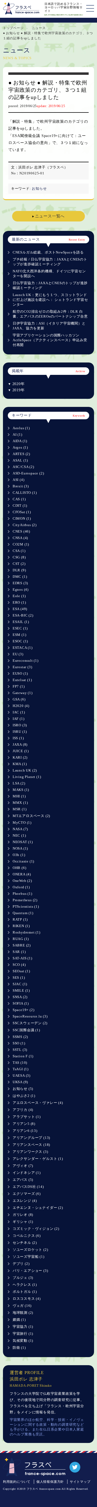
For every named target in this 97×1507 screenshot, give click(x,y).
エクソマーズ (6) (27, 1194)
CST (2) (19, 564)
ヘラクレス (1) (25, 1285)
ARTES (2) (21, 454)
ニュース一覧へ (50, 216)
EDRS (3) (20, 583)
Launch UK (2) (25, 770)
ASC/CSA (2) (23, 467)
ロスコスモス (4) (27, 1299)
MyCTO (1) (22, 823)
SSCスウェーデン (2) (30, 1023)
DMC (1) (20, 577)
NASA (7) (20, 829)
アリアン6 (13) (25, 1131)
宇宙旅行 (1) (23, 1334)
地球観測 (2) (23, 1313)
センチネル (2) (25, 1243)
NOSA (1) (20, 848)
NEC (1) (19, 835)
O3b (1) (19, 855)
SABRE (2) (22, 945)
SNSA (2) (20, 997)
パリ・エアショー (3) (30, 1271)
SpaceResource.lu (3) (30, 1016)
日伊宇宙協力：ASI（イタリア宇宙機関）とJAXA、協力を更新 (49, 325)
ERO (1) (19, 602)
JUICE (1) (21, 751)
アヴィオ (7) (23, 1166)
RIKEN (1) (21, 926)
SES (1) (19, 978)
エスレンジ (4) (25, 1201)
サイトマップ (80, 1482)
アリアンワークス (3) (30, 1152)
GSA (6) (19, 699)
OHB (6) (19, 868)
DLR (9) (19, 570)
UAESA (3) (21, 1075)
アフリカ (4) (23, 1110)
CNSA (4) (20, 538)
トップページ (13, 28)
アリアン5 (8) (24, 1124)
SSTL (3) (20, 1050)
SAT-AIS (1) (22, 958)
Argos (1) (20, 447)
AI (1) (17, 434)
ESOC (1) (20, 641)
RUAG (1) (21, 939)
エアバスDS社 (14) (28, 1187)
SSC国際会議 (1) (26, 1030)
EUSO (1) (20, 673)
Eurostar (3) (22, 667)
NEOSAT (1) (23, 842)
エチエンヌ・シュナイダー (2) (38, 1208)
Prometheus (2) (25, 900)
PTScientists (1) (26, 906)
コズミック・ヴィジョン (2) (36, 1229)
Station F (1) (23, 1056)
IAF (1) (19, 719)
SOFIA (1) (21, 1003)
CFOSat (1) (22, 512)
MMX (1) (20, 803)
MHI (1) (19, 796)
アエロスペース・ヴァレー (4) (38, 1103)
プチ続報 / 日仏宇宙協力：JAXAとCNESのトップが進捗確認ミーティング (50, 261)
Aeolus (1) (21, 428)
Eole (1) (19, 596)
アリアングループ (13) (31, 1138)
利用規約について (16, 1482)
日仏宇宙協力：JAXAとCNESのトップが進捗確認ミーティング (50, 285)
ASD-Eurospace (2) (28, 473)
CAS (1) (19, 499)
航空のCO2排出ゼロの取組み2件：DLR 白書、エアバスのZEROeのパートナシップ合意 (50, 313)
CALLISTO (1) (25, 493)
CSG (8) (19, 557)
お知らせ (39, 188)
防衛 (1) (19, 1348)
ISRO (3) (20, 725)
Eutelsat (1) (22, 680)
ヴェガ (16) (22, 1306)
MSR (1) (20, 809)
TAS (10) (20, 1063)
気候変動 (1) (23, 1341)
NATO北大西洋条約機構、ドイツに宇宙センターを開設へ (49, 273)
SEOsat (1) (21, 971)
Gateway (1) (23, 693)
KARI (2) (20, 757)
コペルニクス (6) (27, 1236)
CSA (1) (19, 551)
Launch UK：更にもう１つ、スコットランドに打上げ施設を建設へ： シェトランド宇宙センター (50, 300)
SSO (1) (19, 1043)
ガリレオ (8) (23, 1215)
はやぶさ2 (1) (24, 1096)
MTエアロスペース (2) (31, 816)
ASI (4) (19, 480)
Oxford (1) (21, 887)
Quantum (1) (23, 913)
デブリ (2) (21, 1264)
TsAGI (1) (21, 1069)
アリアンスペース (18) (31, 1145)
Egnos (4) (21, 589)
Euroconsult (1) (26, 661)
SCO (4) (19, 965)
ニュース (39, 28)
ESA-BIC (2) (23, 615)
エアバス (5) (23, 1180)
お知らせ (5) (23, 1089)
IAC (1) (19, 712)
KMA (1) (20, 764)
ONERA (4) (22, 874)
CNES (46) (21, 531)
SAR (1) (19, 952)
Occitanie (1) (23, 861)
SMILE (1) (21, 990)
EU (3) (18, 654)
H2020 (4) (21, 706)
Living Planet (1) (27, 777)
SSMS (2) (20, 1037)
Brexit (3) (21, 486)
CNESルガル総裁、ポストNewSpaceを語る (48, 252)
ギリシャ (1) (23, 1222)
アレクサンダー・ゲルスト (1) (38, 1159)
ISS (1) (18, 738)
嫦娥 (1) (19, 1320)
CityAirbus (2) (25, 525)
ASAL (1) (20, 460)
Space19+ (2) (23, 1010)
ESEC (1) (20, 628)
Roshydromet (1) (26, 932)
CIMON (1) (22, 518)
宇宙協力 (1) (23, 1327)
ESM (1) (19, 635)
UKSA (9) (20, 1082)
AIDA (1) (20, 441)
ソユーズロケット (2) (30, 1250)
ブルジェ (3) (23, 1278)
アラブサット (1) (27, 1117)
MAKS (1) (21, 790)
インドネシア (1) (27, 1173)
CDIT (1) (20, 505)
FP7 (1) (19, 686)
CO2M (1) (21, 544)
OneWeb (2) (22, 881)
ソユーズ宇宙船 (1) (28, 1257)
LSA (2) (19, 783)
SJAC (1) (20, 984)
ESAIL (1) (21, 622)
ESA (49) (20, 609)
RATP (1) (20, 919)
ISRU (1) (20, 732)
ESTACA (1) (23, 648)
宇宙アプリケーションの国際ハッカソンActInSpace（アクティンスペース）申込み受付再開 (50, 340)
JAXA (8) (20, 744)
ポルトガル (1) (25, 1292)
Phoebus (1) (22, 894)
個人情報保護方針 (50, 1482)
